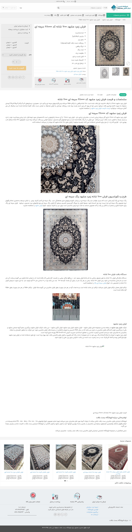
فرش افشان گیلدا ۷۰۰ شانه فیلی (92, 472)
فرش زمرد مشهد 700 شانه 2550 (89, 19)
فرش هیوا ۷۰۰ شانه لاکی (66, 472)
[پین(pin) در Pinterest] (12, 77)
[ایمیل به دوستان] (16, 77)
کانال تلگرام (63, 15)
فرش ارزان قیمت (89, 15)
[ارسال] (58, 7)
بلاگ (55, 15)
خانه (124, 19)
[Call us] (62, 514)
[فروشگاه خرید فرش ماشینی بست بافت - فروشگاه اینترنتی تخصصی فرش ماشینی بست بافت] (121, 8)
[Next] (91, 45)
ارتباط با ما (47, 15)
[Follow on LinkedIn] (55, 514)
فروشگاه (100, 15)
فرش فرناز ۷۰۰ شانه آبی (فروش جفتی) (118, 472)
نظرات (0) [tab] (100, 95)
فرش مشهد (38, 205)
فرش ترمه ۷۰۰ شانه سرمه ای (14, 472)
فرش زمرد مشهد (107, 19)
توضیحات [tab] (123, 95)
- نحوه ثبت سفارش (92, 507)
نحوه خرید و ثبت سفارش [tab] (87, 95)
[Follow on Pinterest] (58, 514)
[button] (21, 8)
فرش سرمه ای (77, 74)
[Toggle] (130, 520)
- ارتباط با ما (95, 514)
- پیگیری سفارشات (93, 512)
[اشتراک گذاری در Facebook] (23, 77)
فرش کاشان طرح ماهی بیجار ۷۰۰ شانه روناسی (40, 473)
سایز (30, 54)
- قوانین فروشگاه (93, 509)
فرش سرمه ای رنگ (100, 283)
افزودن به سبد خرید (16, 68)
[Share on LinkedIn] (9, 77)
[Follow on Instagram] (65, 514)
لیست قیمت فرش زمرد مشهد (100, 108)
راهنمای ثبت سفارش (76, 15)
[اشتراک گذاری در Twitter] (20, 77)
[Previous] (127, 45)
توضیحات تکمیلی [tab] (111, 95)
